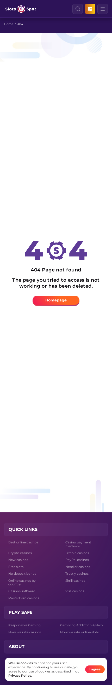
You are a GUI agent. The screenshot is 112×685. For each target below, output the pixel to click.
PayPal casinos (77, 560)
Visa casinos (74, 591)
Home (8, 24)
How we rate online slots (79, 632)
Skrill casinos (75, 581)
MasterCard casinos (23, 598)
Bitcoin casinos (77, 553)
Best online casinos (23, 542)
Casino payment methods (78, 544)
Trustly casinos (77, 573)
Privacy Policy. (20, 675)
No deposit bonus (22, 573)
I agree (95, 669)
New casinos (18, 560)
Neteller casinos (77, 567)
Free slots (15, 567)
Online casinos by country (22, 582)
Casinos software (21, 591)
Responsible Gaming (24, 625)
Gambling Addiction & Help (81, 625)
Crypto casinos (20, 553)
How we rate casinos (24, 632)
